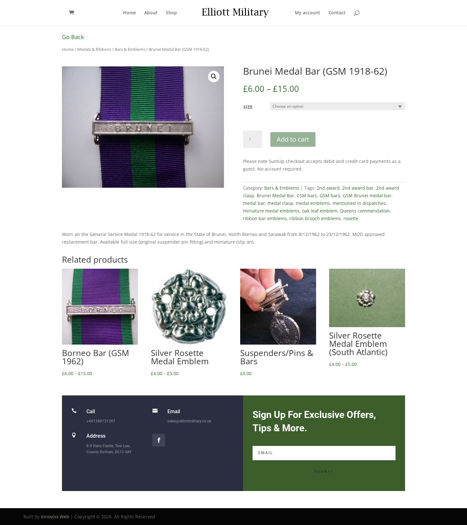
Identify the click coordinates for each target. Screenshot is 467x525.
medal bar (254, 203)
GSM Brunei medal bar (367, 195)
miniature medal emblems (271, 211)
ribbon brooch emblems (315, 218)
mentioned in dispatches (359, 203)
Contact (337, 13)
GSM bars (330, 195)
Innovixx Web (55, 517)
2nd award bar (358, 188)
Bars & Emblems (130, 49)
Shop (171, 13)
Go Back (73, 37)
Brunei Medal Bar (275, 195)
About (151, 13)
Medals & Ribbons (94, 49)
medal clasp (280, 203)
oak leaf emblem (319, 211)
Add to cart (293, 139)
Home (129, 13)
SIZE (248, 107)
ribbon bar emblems (265, 218)
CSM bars (307, 195)
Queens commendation (365, 211)
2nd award (328, 188)
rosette (350, 218)
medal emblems (313, 203)
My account (307, 13)
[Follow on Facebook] (158, 440)
